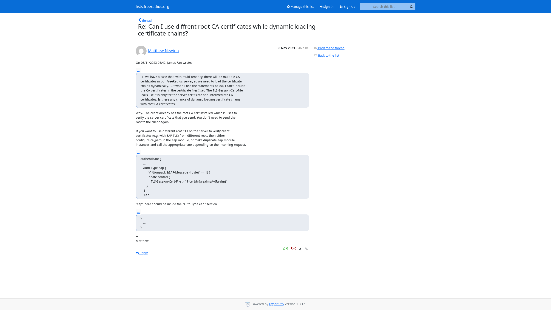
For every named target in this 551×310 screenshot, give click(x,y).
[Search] (411, 6)
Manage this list (302, 7)
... (138, 70)
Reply (143, 253)
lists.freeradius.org (152, 6)
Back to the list (328, 55)
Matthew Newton (163, 50)
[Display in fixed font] (300, 249)
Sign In (328, 7)
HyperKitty (276, 304)
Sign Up (349, 7)
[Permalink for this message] (306, 249)
